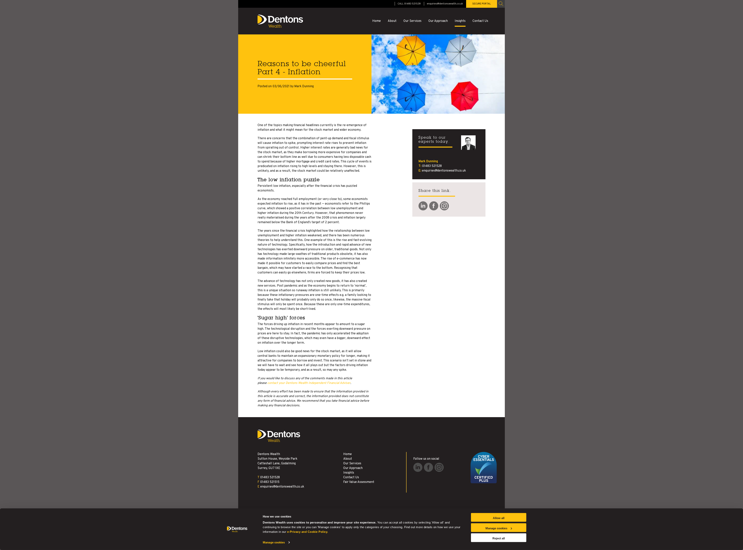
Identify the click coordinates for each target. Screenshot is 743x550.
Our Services (412, 21)
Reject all (498, 538)
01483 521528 (432, 166)
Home (376, 21)
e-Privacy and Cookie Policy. (307, 531)
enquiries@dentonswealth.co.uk (445, 3)
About (392, 21)
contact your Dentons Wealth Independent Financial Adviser (308, 383)
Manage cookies (274, 542)
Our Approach (438, 21)
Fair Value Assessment (358, 482)
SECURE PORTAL (481, 3)
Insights (460, 21)
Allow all (498, 518)
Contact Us (480, 21)
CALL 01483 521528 (409, 3)
